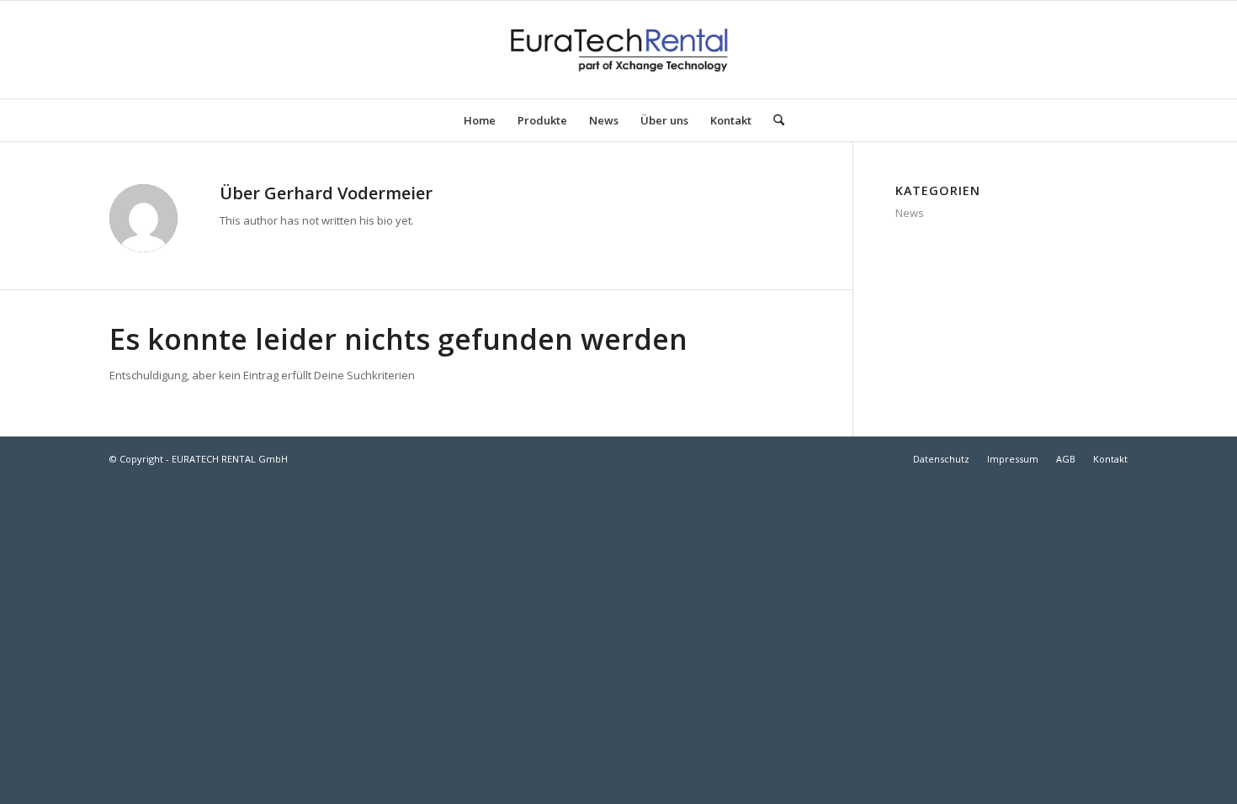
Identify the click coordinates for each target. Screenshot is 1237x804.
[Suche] (773, 120)
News (909, 212)
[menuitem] (480, 120)
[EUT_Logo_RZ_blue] (618, 49)
